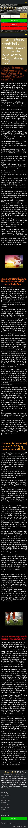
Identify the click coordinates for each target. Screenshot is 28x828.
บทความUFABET (5, 800)
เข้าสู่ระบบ (23, 15)
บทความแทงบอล (5, 795)
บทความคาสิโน (5, 805)
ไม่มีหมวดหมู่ (4, 812)
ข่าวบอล (3, 809)
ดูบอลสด (3, 802)
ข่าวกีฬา (3, 798)
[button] (26, 2)
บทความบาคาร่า (5, 807)
